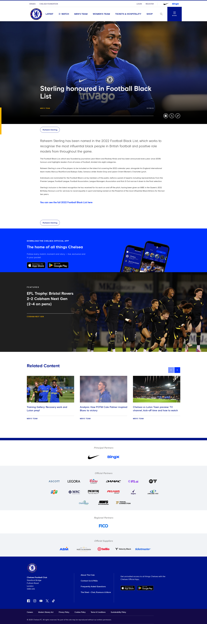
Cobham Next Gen (35, 317)
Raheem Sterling (50, 130)
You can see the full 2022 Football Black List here (66, 202)
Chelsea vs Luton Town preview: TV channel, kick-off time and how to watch (155, 409)
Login (139, 4)
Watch (65, 14)
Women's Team (101, 14)
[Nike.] (166, 4)
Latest (49, 14)
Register (150, 4)
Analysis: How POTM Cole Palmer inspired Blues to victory (103, 409)
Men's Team (81, 14)
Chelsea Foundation (48, 4)
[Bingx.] (175, 4)
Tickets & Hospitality (128, 14)
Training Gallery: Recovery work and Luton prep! (47, 409)
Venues (32, 4)
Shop (150, 14)
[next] (177, 370)
